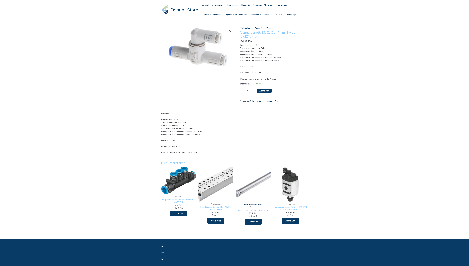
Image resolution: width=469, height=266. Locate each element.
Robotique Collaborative (212, 14)
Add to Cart (264, 91)
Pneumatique (281, 5)
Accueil (205, 5)
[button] (230, 31)
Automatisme (217, 5)
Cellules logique (247, 28)
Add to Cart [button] (178, 213)
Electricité (245, 5)
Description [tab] (166, 113)
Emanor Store (184, 9)
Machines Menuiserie (260, 14)
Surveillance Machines (262, 5)
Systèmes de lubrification (236, 14)
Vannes (269, 28)
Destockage (291, 14)
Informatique (232, 5)
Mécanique (277, 14)
